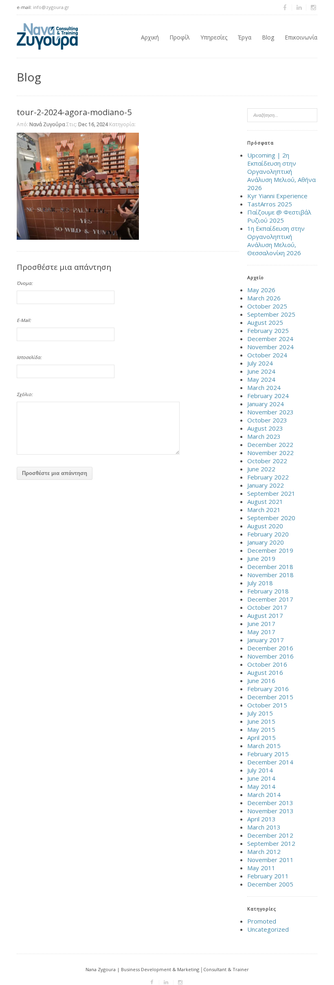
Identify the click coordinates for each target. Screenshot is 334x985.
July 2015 (260, 713)
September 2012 (271, 843)
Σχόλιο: (25, 394)
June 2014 (261, 778)
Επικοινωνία (301, 37)
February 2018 (268, 591)
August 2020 (265, 526)
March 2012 (264, 851)
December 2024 (270, 339)
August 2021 (265, 501)
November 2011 (270, 860)
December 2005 (270, 884)
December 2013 (270, 803)
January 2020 (265, 542)
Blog (268, 37)
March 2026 (264, 298)
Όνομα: (25, 283)
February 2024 (268, 396)
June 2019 (261, 558)
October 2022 (267, 461)
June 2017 (261, 623)
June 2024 (261, 371)
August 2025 (265, 322)
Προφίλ (179, 37)
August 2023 (265, 428)
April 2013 (261, 819)
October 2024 (267, 355)
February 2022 (268, 477)
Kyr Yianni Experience (277, 196)
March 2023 (264, 436)
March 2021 (264, 510)
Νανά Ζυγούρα (47, 124)
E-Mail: (24, 320)
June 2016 (261, 680)
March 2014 (264, 794)
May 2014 (261, 786)
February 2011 (268, 876)
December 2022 (270, 444)
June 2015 (261, 721)
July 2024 (260, 363)
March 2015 (264, 746)
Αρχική (150, 37)
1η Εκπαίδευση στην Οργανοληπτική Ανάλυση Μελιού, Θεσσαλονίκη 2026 (276, 240)
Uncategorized (268, 929)
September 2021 (271, 493)
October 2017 (267, 607)
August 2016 (265, 672)
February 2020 (268, 534)
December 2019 (270, 550)
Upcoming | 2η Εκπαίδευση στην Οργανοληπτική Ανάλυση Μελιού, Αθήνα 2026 (281, 171)
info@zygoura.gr (51, 7)
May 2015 (261, 729)
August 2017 (265, 615)
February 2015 (268, 754)
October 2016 (267, 664)
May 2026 (261, 290)
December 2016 (270, 648)
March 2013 (264, 827)
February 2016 (268, 689)
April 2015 (261, 737)
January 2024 (265, 404)
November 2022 (270, 453)
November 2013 (270, 811)
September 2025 (271, 314)
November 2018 (270, 575)
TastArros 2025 (269, 204)
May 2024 (261, 379)
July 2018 (260, 583)
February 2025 (268, 330)
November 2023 (270, 412)
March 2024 (264, 387)
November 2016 (270, 656)
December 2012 (270, 835)
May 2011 (261, 868)
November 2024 (270, 347)
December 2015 (270, 697)
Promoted (261, 921)
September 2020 (271, 518)
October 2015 (267, 705)
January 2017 (265, 640)
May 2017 (261, 632)
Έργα (244, 37)
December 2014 (270, 762)
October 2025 (267, 306)
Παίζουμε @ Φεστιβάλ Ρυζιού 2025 (279, 216)
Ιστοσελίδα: (29, 357)
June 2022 (261, 469)
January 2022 (265, 485)
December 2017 (270, 599)
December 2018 (270, 567)
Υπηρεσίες (213, 37)
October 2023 (267, 420)
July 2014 (260, 770)
